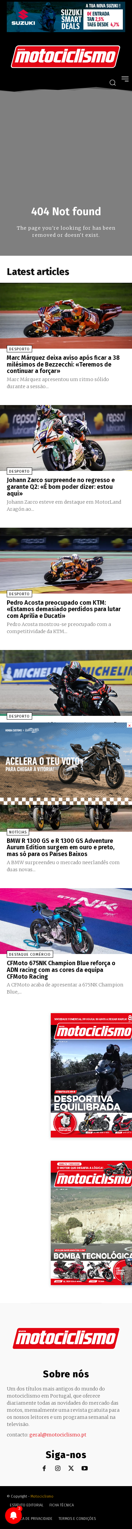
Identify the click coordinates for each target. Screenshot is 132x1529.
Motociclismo (41, 1496)
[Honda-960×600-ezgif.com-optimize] (66, 803)
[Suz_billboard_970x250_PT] (66, 30)
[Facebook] (44, 1468)
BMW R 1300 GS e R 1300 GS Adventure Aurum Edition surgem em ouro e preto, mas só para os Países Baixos (60, 847)
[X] (71, 1468)
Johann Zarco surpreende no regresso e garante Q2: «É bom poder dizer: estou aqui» (61, 486)
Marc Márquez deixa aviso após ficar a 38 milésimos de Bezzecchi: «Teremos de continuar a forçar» (63, 364)
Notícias (18, 832)
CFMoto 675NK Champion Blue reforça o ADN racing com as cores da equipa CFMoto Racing (61, 969)
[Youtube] (84, 1468)
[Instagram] (57, 1468)
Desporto (19, 349)
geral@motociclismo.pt (57, 1435)
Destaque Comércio (30, 954)
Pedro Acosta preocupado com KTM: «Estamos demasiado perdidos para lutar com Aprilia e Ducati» (64, 609)
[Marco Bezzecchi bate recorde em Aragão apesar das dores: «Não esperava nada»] (66, 683)
